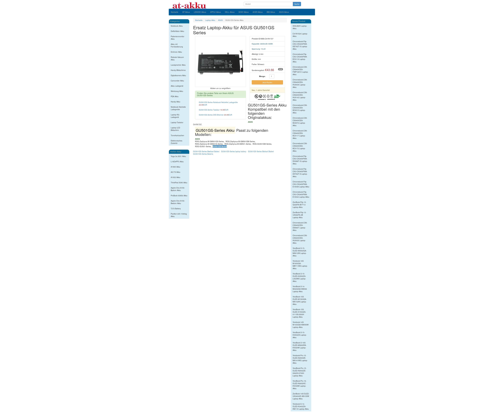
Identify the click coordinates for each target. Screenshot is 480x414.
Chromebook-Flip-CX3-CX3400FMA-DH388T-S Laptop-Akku (300, 160)
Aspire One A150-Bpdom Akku (178, 189)
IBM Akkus (271, 12)
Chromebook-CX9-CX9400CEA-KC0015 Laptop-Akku (300, 109)
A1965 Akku (175, 167)
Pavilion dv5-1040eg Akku (179, 215)
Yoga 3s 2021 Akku (178, 156)
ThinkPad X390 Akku (179, 182)
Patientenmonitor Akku (177, 37)
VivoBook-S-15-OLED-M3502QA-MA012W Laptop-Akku (300, 252)
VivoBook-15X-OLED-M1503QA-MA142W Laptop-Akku (300, 300)
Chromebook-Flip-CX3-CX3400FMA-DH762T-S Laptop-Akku (300, 173)
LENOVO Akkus (200, 12)
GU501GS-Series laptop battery (233, 151)
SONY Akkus (243, 12)
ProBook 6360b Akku (179, 195)
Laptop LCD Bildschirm (175, 128)
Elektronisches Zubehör (176, 141)
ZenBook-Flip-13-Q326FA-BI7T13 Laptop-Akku (299, 204)
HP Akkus (186, 12)
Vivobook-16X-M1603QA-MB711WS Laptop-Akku (300, 265)
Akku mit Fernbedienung (177, 45)
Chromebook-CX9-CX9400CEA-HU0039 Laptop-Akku (300, 83)
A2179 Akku (175, 172)
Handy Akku (175, 101)
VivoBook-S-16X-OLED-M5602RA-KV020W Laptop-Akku (299, 346)
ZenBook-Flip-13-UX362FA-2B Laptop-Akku (299, 215)
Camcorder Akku (177, 80)
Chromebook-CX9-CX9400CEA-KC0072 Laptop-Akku (300, 122)
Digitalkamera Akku (178, 75)
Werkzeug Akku (177, 91)
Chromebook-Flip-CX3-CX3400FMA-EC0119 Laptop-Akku (300, 58)
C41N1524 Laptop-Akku (300, 34)
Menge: (262, 76)
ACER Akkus (258, 12)
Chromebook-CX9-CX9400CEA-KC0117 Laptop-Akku (300, 134)
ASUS (220, 20)
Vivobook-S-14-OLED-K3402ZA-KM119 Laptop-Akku (301, 406)
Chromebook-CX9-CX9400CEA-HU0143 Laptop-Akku (300, 96)
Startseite (174, 12)
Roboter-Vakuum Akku (177, 58)
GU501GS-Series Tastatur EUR (213, 109)
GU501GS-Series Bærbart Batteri (206, 151)
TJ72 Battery (176, 208)
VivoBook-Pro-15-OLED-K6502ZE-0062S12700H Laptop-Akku (299, 372)
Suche (296, 4)
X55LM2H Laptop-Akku (300, 27)
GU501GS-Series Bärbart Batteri (261, 151)
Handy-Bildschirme (178, 70)
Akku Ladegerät (177, 86)
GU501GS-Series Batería (203, 154)
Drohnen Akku (176, 52)
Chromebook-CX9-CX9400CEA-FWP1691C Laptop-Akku (300, 71)
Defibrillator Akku (177, 31)
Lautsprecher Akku (178, 65)
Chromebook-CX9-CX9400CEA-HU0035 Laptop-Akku (300, 239)
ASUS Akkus (284, 12)
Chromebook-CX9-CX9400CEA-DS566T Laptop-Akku (300, 226)
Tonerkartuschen (177, 135)
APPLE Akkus (215, 12)
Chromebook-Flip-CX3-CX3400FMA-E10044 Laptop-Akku (301, 194)
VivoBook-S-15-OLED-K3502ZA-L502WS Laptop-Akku (299, 277)
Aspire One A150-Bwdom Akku (178, 202)
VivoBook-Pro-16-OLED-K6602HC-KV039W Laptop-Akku (299, 385)
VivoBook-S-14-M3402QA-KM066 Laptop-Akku (300, 289)
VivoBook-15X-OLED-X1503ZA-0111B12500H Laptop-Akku (299, 313)
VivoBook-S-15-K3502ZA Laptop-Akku (300, 335)
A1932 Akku (175, 177)
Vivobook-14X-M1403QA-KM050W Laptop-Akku (300, 324)
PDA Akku (174, 96)
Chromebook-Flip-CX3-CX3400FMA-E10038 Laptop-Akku (301, 184)
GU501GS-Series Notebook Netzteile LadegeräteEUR (218, 103)
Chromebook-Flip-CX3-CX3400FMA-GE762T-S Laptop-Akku (300, 45)
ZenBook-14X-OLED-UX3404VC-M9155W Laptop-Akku (301, 396)
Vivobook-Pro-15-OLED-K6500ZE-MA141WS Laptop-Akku (300, 359)
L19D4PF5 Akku (177, 161)
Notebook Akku (177, 26)
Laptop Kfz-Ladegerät (175, 115)
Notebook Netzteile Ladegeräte (178, 108)
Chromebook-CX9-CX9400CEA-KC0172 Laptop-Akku (300, 147)
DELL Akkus (229, 12)
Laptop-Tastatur (177, 122)
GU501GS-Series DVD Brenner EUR (215, 115)
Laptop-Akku (210, 20)
